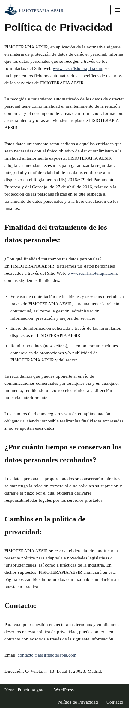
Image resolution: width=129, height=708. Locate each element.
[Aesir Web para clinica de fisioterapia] (36, 10)
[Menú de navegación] (117, 10)
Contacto (114, 702)
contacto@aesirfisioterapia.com (47, 655)
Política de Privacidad (78, 702)
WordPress (64, 689)
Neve (9, 689)
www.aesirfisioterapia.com (77, 68)
